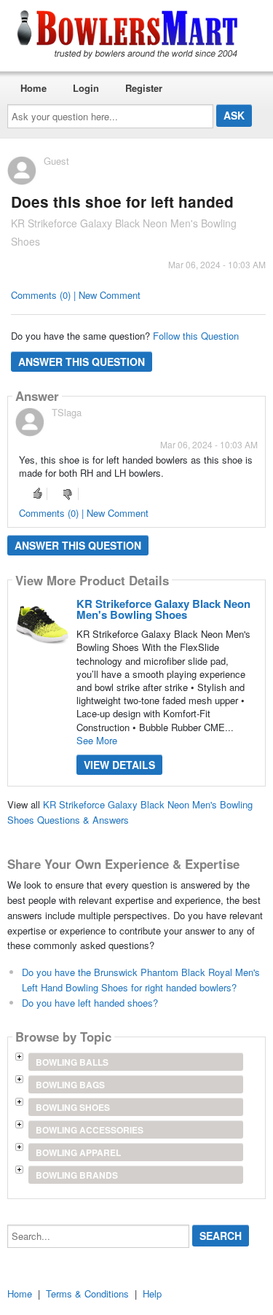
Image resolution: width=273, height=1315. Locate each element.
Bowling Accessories (89, 1129)
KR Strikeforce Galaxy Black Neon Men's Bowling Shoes (163, 609)
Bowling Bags (70, 1084)
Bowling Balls (72, 1062)
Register (143, 88)
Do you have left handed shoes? (90, 1003)
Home (33, 88)
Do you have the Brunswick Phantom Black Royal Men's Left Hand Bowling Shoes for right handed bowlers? (141, 979)
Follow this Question (196, 336)
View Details (119, 764)
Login (86, 88)
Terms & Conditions (87, 1293)
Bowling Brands (77, 1175)
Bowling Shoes (73, 1107)
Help (152, 1293)
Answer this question (81, 361)
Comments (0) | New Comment (76, 295)
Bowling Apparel (78, 1152)
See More (96, 740)
